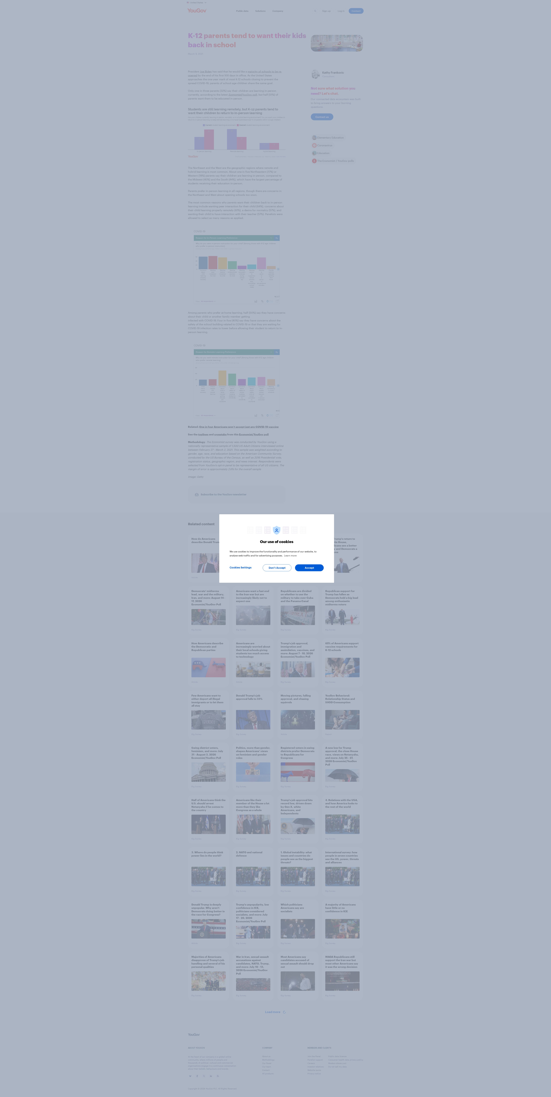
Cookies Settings (241, 567)
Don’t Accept (277, 568)
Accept (309, 568)
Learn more (290, 555)
